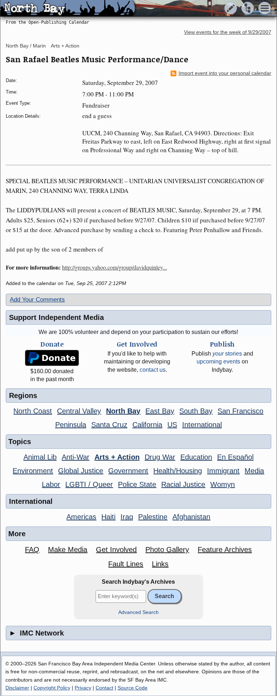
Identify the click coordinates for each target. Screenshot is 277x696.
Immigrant (223, 471)
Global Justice (80, 471)
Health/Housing (177, 471)
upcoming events (218, 361)
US (172, 425)
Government (128, 471)
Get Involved (116, 549)
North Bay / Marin (26, 46)
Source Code (133, 688)
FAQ (32, 549)
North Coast (32, 411)
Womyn (222, 484)
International (202, 425)
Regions (23, 395)
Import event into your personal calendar (225, 73)
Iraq (126, 517)
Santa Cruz (109, 425)
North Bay (123, 411)
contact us (153, 370)
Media (254, 471)
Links (160, 564)
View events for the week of (227, 32)
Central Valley (79, 411)
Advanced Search (138, 612)
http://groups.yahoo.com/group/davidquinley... (114, 267)
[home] (67, 8)
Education (196, 457)
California (147, 425)
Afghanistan (191, 517)
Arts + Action (65, 46)
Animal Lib (40, 457)
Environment (33, 471)
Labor (51, 484)
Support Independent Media (56, 317)
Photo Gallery (167, 549)
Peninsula (70, 425)
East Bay (159, 411)
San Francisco (240, 411)
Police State (137, 484)
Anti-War (75, 457)
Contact (104, 688)
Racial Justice (183, 484)
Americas (81, 517)
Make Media (67, 549)
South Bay (195, 411)
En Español (235, 457)
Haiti (108, 517)
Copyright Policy (52, 688)
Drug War (160, 457)
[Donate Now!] (52, 358)
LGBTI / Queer (89, 484)
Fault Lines (125, 564)
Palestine (152, 517)
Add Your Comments (37, 299)
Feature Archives (225, 549)
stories (227, 354)
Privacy (83, 688)
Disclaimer (17, 688)
